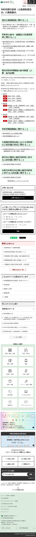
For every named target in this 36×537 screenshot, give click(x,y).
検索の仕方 (31, 478)
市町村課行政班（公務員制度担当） (13, 192)
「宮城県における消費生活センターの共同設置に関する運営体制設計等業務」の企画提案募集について (18, 318)
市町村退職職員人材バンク (11, 136)
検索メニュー (34, 2)
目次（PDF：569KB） (15, 98)
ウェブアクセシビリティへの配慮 (10, 501)
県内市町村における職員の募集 (12, 133)
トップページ (4, 483)
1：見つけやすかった (10, 225)
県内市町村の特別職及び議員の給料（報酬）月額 (18, 46)
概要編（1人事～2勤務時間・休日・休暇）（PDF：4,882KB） (21, 106)
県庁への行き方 (6, 528)
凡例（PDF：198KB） (15, 100)
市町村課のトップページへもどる (18, 181)
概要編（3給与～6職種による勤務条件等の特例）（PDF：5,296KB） (21, 110)
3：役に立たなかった (10, 219)
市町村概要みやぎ (8, 313)
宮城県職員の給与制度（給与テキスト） (16, 280)
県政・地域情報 (12, 483)
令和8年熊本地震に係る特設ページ (15, 252)
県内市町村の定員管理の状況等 (12, 60)
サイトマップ (5, 511)
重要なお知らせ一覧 (18, 269)
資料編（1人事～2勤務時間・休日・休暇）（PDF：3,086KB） (21, 117)
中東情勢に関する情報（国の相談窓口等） (17, 256)
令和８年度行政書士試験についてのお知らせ (15, 327)
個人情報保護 (5, 498)
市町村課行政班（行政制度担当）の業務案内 (15, 331)
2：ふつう (19, 216)
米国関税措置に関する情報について (15, 260)
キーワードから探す (8, 471)
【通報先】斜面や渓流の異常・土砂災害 (16, 264)
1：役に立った (8, 216)
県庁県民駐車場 (23, 528)
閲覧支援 (30, 2)
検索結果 (6, 293)
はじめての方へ (5, 509)
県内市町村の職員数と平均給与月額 (14, 50)
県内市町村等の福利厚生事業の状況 (14, 62)
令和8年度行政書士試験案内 (11, 323)
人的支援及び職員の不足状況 (12, 164)
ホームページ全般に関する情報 (9, 506)
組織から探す (8, 288)
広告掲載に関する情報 (7, 503)
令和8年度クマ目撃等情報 (12, 247)
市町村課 (6, 284)
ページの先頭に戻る (18, 490)
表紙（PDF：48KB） (14, 96)
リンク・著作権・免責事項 (8, 495)
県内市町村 (19, 483)
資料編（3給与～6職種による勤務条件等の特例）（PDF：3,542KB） (21, 121)
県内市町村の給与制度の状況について (15, 55)
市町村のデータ (8, 309)
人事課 (6, 297)
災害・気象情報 (25, 2)
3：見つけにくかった (10, 227)
